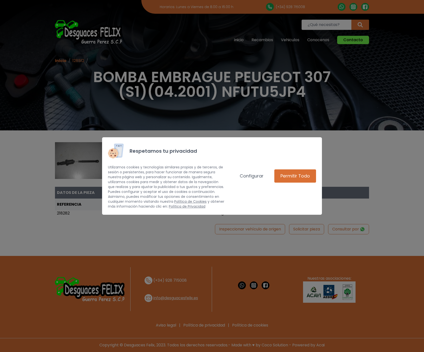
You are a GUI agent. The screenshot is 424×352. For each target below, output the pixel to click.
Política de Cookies (190, 201)
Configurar (252, 176)
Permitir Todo (295, 176)
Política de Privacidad (187, 206)
